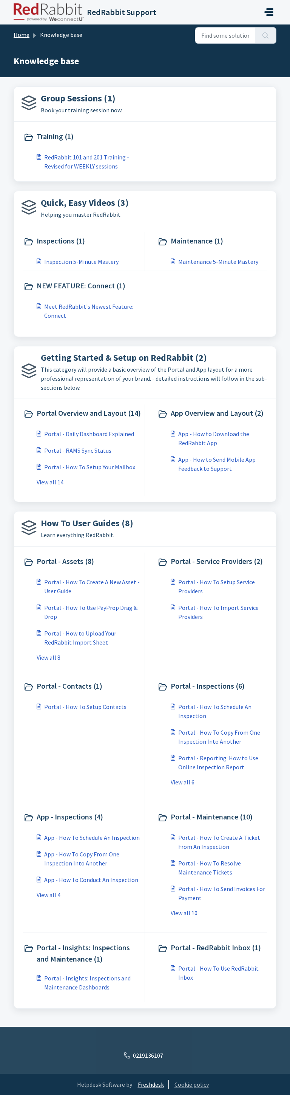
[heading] (82, 137)
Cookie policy (191, 1084)
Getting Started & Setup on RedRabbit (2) (124, 357)
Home (21, 34)
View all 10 (184, 913)
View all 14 (50, 482)
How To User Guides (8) (87, 523)
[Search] (265, 35)
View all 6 (182, 782)
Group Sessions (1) (78, 98)
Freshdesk (151, 1084)
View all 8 (48, 657)
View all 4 (48, 895)
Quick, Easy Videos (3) (85, 202)
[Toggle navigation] (268, 12)
